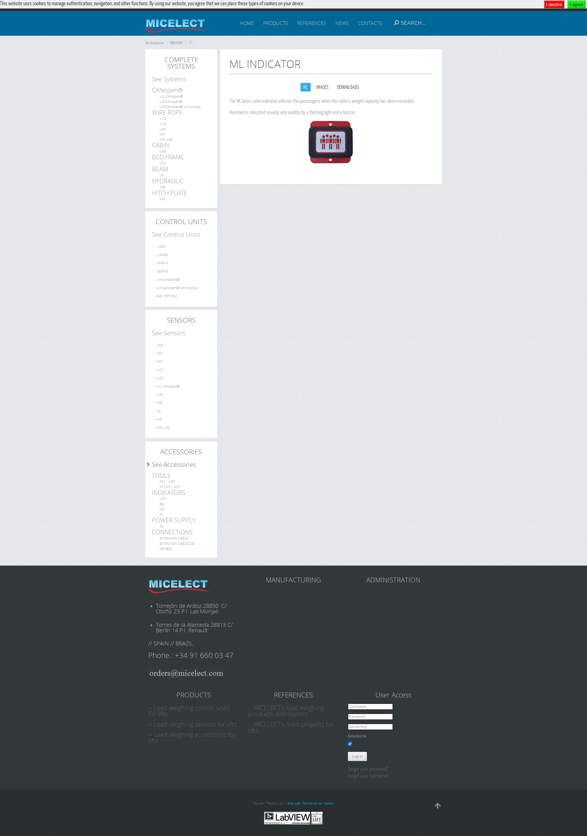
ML (305, 87)
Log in (357, 756)
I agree (576, 4)
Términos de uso (312, 803)
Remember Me (357, 736)
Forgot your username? (368, 775)
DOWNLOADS (348, 87)
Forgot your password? (368, 769)
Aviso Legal (293, 803)
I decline (554, 4)
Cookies (329, 803)
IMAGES (322, 87)
